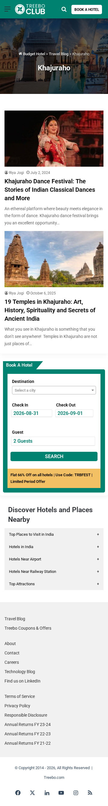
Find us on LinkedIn (22, 681)
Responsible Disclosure (25, 715)
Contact (12, 652)
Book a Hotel (86, 10)
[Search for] (64, 11)
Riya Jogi (16, 173)
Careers (11, 662)
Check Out (66, 404)
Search (54, 456)
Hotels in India (54, 546)
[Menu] (7, 11)
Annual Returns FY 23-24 (27, 724)
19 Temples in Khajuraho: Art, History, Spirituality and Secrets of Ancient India (49, 310)
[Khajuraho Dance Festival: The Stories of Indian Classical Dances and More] (54, 139)
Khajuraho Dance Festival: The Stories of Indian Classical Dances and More (49, 190)
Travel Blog (58, 54)
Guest (17, 432)
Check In (20, 404)
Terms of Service (19, 696)
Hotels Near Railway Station (54, 571)
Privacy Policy (17, 705)
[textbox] (54, 390)
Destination (23, 381)
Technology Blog (19, 671)
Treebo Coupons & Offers (27, 628)
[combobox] (54, 390)
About (10, 643)
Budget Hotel (33, 54)
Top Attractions (54, 584)
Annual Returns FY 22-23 (27, 733)
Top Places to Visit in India (54, 534)
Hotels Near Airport (54, 559)
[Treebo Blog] (30, 9)
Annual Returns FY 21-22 (27, 743)
